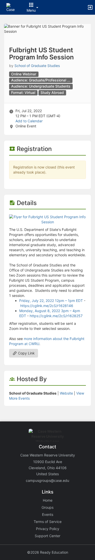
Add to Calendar (29, 121)
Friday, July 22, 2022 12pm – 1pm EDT (51, 300)
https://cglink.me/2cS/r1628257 (56, 316)
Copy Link (26, 353)
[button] (10, 7)
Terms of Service (48, 521)
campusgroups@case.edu (47, 480)
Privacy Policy (47, 529)
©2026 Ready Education (47, 552)
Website (66, 393)
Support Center (47, 536)
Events (47, 514)
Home (47, 500)
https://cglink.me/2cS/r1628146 (46, 305)
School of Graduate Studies (37, 65)
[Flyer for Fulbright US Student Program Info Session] (47, 219)
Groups (47, 507)
